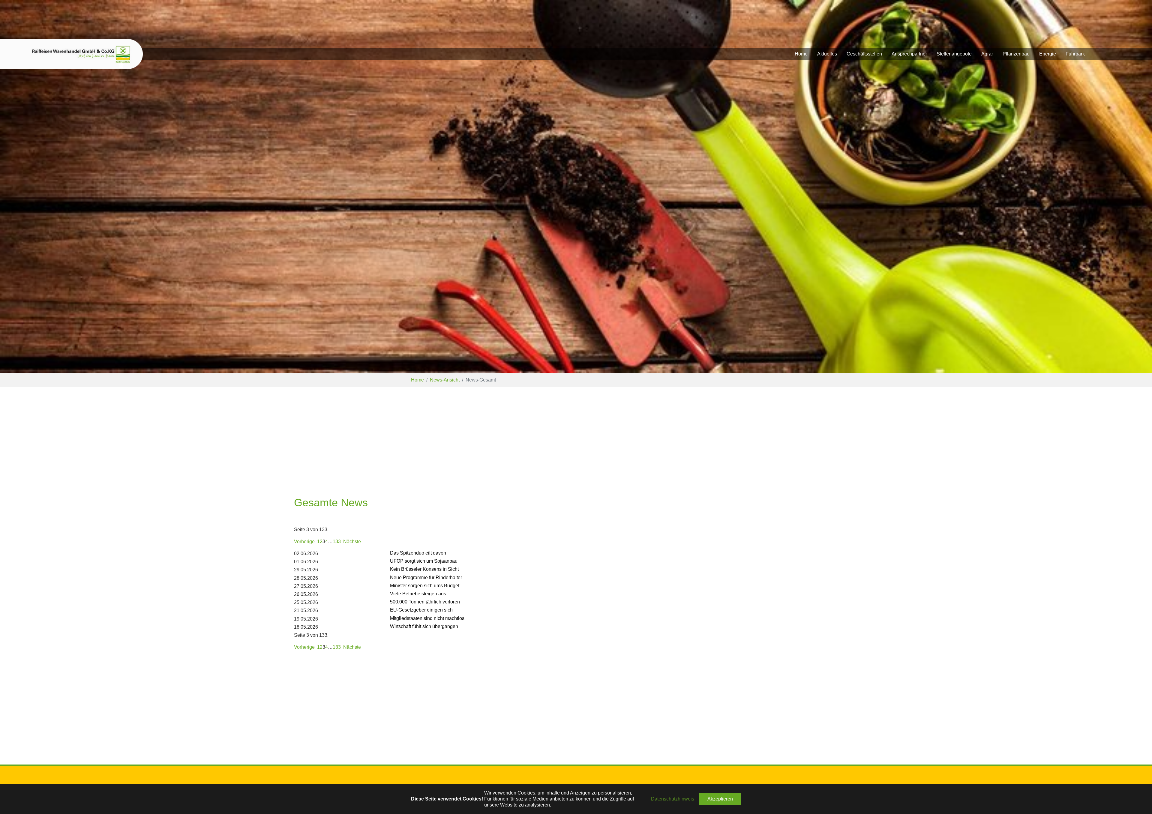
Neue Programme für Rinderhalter (426, 577)
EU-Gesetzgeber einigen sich (421, 609)
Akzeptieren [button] (720, 798)
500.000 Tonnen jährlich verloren (425, 601)
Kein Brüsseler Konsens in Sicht (424, 569)
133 (337, 541)
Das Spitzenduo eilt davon (418, 552)
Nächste (352, 541)
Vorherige (304, 541)
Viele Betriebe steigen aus (418, 593)
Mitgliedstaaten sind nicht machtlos (427, 618)
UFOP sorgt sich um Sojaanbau (424, 561)
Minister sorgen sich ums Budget (424, 585)
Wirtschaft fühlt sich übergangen (424, 626)
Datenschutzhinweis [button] (672, 798)
